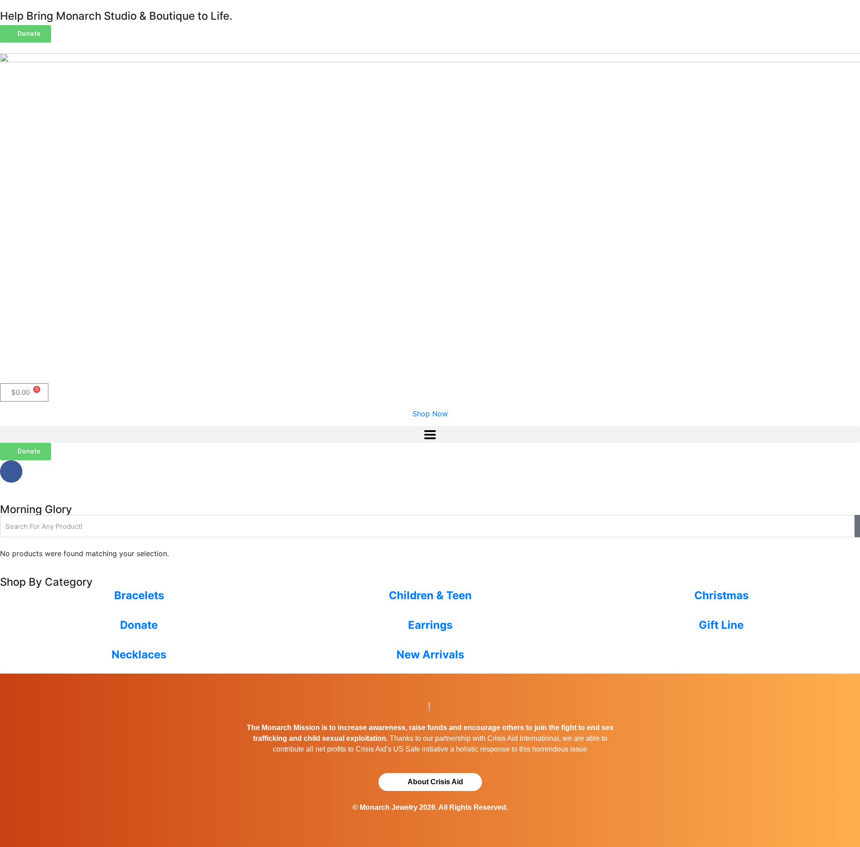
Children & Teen (430, 595)
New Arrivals (430, 654)
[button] (430, 434)
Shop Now (430, 413)
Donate (139, 624)
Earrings (430, 624)
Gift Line (721, 624)
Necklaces (139, 654)
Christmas (721, 595)
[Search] (857, 526)
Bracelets (139, 595)
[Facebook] (11, 471)
